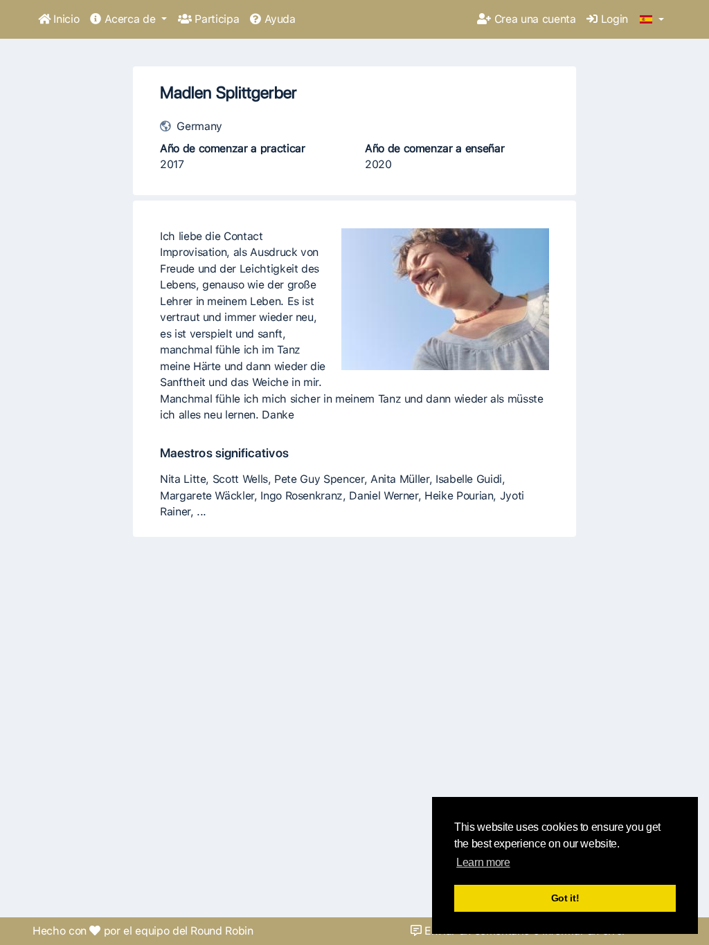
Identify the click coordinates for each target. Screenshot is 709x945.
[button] (652, 20)
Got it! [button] (565, 897)
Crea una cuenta (533, 19)
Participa (215, 19)
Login (613, 19)
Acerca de (130, 19)
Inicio (65, 19)
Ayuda (278, 19)
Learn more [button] (483, 862)
